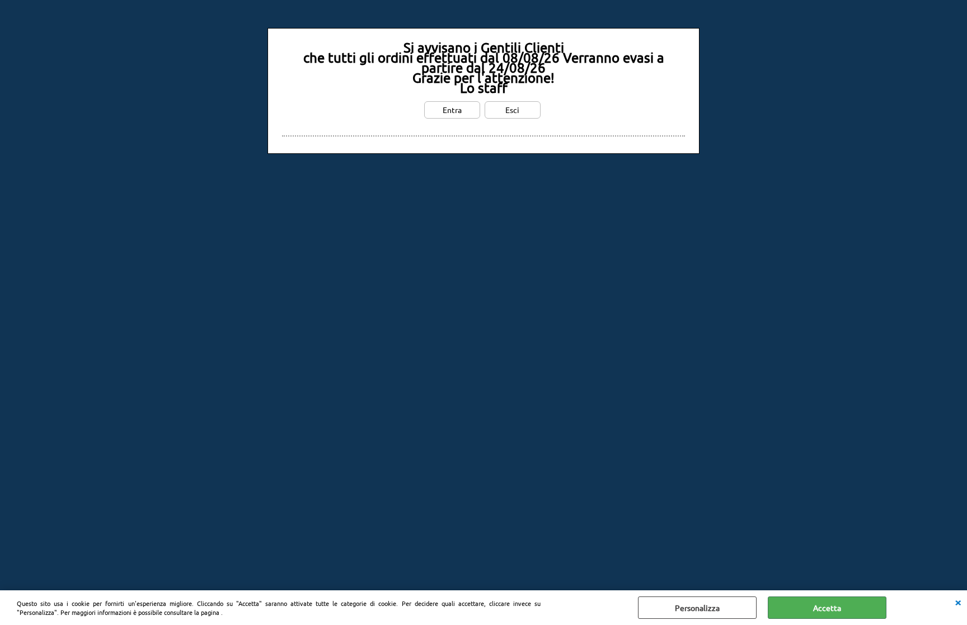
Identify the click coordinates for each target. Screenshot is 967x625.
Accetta (827, 608)
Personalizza (697, 608)
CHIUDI (958, 601)
